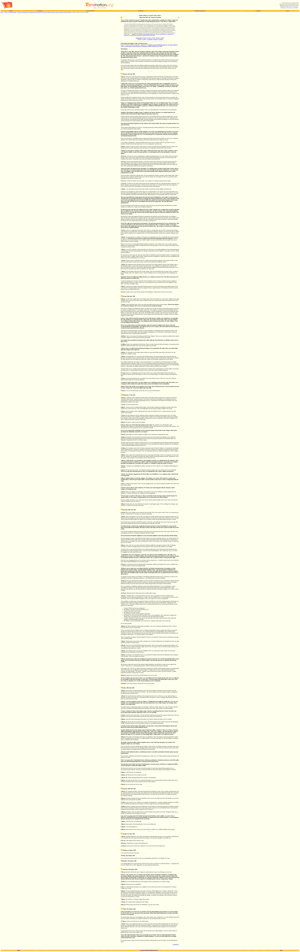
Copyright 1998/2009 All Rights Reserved (149, 950)
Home (11, 10)
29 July (162, 38)
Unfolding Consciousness (200, 10)
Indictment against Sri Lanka (35, 12)
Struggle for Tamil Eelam (23, 12)
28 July (158, 38)
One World (140, 10)
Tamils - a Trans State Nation (10, 12)
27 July (153, 38)
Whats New (40, 10)
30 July (139, 39)
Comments (258, 10)
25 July (144, 38)
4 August (155, 39)
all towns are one (287, 2)
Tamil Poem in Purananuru (286, 7)
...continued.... (175, 944)
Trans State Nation (90, 10)
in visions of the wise (293, 6)
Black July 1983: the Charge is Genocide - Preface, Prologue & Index (57, 12)
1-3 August (149, 39)
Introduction (139, 38)
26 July (149, 38)
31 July (144, 39)
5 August (160, 39)
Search (287, 10)
